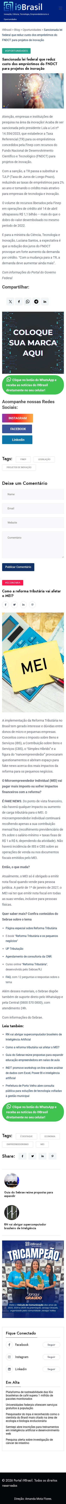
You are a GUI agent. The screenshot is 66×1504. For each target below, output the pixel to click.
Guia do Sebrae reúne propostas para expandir (28, 1194)
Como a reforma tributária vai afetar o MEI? (32, 1047)
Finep (23, 459)
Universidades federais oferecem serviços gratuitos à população (31, 1406)
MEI (42, 1144)
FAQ (8, 977)
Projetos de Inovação (19, 467)
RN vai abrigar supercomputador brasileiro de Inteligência (25, 1226)
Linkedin (18, 440)
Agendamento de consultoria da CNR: (29, 956)
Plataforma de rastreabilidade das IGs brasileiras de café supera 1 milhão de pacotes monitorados (29, 1395)
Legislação (44, 459)
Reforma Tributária (34, 964)
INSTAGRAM (18, 418)
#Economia (12, 582)
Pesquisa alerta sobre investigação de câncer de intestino (29, 1441)
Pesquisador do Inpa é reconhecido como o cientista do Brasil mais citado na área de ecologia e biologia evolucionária (32, 1417)
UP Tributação (14, 948)
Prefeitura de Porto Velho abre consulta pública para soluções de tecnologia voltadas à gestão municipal (34, 1091)
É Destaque (26, 1136)
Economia (50, 1136)
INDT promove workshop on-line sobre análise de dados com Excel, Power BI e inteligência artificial (34, 1073)
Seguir (51, 1345)
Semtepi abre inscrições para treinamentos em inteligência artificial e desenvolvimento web (32, 1430)
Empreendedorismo (18, 1144)
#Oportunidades (16, 50)
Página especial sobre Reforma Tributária (31, 928)
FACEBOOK (18, 429)
